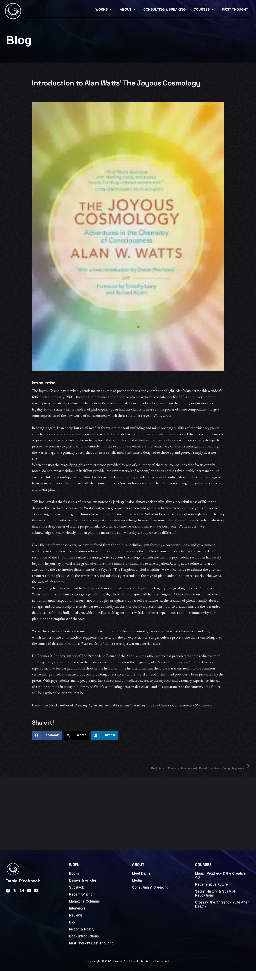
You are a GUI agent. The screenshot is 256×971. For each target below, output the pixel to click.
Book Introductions (84, 936)
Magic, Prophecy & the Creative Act (220, 875)
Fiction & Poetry (81, 929)
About (125, 9)
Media (137, 880)
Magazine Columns (84, 901)
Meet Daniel (141, 873)
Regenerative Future (211, 884)
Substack (76, 887)
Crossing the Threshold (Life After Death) (222, 904)
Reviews (76, 915)
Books (74, 873)
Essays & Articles (83, 880)
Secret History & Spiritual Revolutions (215, 893)
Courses (202, 9)
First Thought (235, 9)
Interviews (77, 908)
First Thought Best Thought (91, 943)
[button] (47, 735)
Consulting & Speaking (164, 9)
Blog (72, 922)
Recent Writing (81, 894)
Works (101, 9)
